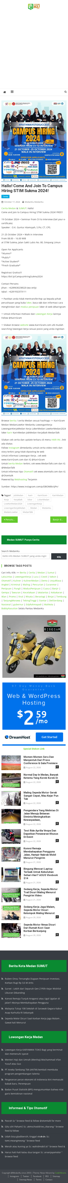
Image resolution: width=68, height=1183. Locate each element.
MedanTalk (28, 512)
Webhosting (20, 479)
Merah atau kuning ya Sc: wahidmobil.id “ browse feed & (35, 1146)
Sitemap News (25, 1179)
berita (13, 420)
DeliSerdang (55, 600)
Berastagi (40, 596)
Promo (12, 596)
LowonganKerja (34, 503)
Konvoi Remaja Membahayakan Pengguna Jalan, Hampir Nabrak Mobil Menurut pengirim (40, 853)
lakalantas (43, 592)
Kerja (50, 313)
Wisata (29, 596)
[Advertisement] (34, 53)
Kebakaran (56, 592)
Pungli (17, 588)
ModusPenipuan (32, 588)
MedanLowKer (11, 512)
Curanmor (51, 584)
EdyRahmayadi (34, 604)
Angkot (5, 584)
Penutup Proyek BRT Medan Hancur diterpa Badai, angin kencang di (12, 519)
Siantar (43, 600)
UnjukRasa (55, 580)
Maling (26, 584)
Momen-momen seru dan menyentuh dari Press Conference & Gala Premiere (41, 760)
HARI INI (56, 439)
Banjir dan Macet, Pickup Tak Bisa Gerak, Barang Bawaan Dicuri (60, 519)
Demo (44, 580)
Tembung (61, 596)
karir (9, 432)
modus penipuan (30, 306)
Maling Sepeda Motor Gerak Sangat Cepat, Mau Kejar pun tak (41, 795)
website (24, 324)
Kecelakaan (29, 592)
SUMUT (22, 208)
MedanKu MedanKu (34, 201)
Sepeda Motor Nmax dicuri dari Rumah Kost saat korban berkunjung (40, 928)
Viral (20, 596)
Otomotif (28, 471)
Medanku (46, 508)
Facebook (37, 1176)
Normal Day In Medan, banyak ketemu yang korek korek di (41, 776)
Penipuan (6, 588)
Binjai (51, 596)
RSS (47, 1176)
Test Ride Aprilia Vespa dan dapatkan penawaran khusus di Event (41, 833)
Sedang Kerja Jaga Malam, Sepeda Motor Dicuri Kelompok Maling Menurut (39, 910)
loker (29, 302)
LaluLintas (6, 576)
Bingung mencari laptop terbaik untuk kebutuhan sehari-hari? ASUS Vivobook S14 (41, 873)
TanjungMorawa (11, 600)
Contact (49, 1179)
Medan (12, 208)
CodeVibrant (60, 1172)
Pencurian (38, 584)
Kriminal (15, 584)
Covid (44, 576)
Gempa (5, 592)
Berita (23, 572)
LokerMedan (43, 499)
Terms (39, 1179)
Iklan (3, 596)
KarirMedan (57, 495)
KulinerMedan (31, 580)
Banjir (55, 588)
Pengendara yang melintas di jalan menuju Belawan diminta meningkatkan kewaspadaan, (41, 815)
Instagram (14, 447)
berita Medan (15, 463)
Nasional (6, 604)
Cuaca (46, 588)
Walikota (48, 604)
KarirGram (42, 495)
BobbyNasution (9, 608)
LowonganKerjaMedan (14, 508)
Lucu (36, 576)
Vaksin (52, 576)
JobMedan (18, 495)
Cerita (5, 196)
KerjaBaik (18, 499)
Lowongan (41, 313)
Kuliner (17, 580)
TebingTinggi (30, 600)
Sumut (50, 572)
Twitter (26, 1176)
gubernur (18, 604)
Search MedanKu (10, 551)
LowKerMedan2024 (13, 503)
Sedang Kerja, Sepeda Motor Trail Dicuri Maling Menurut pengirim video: (41, 892)
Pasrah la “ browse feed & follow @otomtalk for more (33, 1120)
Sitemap (56, 1176)
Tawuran (16, 592)
